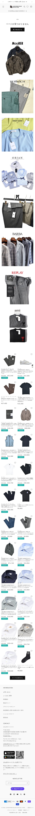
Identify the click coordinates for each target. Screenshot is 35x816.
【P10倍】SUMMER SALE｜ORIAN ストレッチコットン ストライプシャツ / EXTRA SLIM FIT (8, 613)
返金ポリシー (6, 703)
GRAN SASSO (17, 153)
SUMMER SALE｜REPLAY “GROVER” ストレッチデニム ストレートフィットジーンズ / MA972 (26, 533)
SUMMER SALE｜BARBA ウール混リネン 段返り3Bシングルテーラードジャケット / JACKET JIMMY (26, 425)
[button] (3, 6)
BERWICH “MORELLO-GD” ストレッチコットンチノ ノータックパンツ (9, 400)
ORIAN (16, 192)
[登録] (27, 783)
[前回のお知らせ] (3, 2)
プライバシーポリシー (9, 706)
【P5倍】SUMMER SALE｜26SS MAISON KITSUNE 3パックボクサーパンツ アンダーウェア (9, 425)
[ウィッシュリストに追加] (15, 354)
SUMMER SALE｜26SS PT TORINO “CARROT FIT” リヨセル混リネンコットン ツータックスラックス (9, 371)
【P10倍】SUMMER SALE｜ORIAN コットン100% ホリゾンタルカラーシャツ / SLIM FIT (26, 559)
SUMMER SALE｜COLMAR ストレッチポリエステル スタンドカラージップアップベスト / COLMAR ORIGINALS (9, 452)
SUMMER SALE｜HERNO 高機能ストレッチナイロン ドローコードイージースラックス (25, 479)
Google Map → (7, 735)
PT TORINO (16, 230)
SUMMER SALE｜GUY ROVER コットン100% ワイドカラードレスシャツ (25, 613)
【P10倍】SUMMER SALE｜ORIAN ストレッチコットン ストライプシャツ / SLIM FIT (25, 586)
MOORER (16, 77)
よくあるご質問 (7, 695)
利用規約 (5, 699)
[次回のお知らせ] (32, 2)
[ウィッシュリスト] (27, 6)
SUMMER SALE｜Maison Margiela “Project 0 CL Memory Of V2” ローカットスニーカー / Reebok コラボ (25, 371)
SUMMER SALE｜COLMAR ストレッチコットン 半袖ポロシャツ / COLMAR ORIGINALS (8, 479)
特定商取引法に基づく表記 (15, 812)
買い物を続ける (17, 29)
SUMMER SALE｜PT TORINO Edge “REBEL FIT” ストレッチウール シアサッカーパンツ (8, 506)
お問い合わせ (6, 692)
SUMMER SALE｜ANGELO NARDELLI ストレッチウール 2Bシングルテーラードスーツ (9, 559)
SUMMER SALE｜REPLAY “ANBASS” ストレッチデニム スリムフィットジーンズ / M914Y (9, 533)
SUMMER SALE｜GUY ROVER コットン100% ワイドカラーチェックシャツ (25, 641)
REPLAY (16, 306)
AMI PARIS (17, 344)
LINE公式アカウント (8, 744)
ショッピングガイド (8, 714)
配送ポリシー (26, 810)
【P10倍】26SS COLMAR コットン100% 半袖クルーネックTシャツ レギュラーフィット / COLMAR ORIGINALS (26, 399)
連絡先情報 (24, 812)
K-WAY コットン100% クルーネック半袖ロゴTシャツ (26, 505)
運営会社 (5, 717)
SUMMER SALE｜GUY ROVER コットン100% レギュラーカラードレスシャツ (9, 640)
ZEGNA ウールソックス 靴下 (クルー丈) (26, 668)
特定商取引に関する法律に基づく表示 (13, 710)
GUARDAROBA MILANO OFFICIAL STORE (15, 807)
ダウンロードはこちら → (10, 773)
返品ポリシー (30, 807)
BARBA (17, 268)
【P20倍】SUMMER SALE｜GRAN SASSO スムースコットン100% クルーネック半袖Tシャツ (25, 451)
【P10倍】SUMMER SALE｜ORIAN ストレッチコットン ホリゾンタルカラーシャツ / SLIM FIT (9, 586)
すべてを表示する (17, 678)
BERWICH (16, 115)
